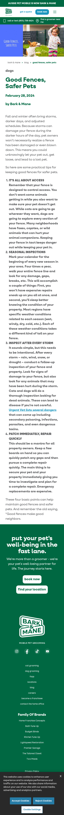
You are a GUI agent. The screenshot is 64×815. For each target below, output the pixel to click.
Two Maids (32, 759)
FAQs (32, 677)
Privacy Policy (32, 771)
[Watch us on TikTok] (37, 651)
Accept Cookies (20, 801)
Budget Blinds (32, 732)
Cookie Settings (32, 810)
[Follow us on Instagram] (17, 651)
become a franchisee (32, 699)
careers (32, 693)
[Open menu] (55, 12)
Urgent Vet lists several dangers (32, 410)
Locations (32, 682)
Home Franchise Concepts (32, 721)
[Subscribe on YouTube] (47, 651)
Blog (26, 63)
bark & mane (14, 63)
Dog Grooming (32, 671)
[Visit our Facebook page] (27, 651)
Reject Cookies (43, 801)
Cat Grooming (32, 666)
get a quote (26, 12)
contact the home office (32, 704)
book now (42, 12)
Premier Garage (32, 748)
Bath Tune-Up (32, 726)
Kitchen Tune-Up (32, 737)
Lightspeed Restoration (32, 743)
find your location (32, 589)
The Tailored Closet (32, 754)
